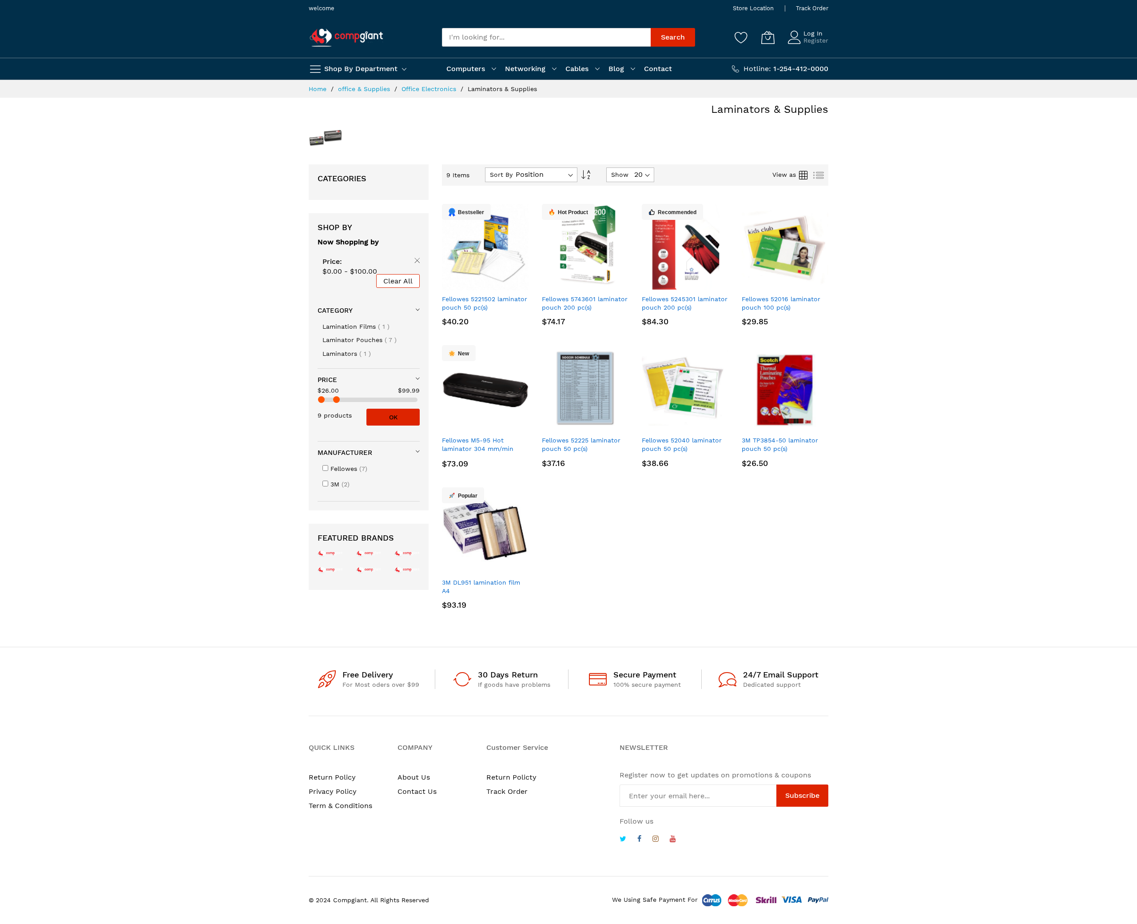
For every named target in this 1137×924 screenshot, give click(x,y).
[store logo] (346, 37)
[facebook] (639, 840)
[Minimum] (321, 399)
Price (327, 380)
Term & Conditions (340, 805)
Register (815, 40)
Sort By (501, 174)
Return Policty (511, 777)
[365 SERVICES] (369, 553)
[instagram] (655, 840)
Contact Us (417, 791)
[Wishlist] (741, 37)
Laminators (346, 353)
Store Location (753, 8)
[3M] (330, 569)
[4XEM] (369, 569)
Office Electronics (430, 88)
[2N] (330, 553)
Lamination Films (356, 326)
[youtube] (673, 840)
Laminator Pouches (359, 339)
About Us (414, 777)
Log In (813, 33)
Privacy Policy (333, 791)
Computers (465, 68)
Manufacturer (345, 453)
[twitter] (623, 840)
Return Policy (332, 777)
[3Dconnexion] (407, 553)
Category (335, 311)
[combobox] (546, 37)
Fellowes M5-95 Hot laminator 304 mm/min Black (477, 449)
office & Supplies (365, 88)
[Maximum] (336, 399)
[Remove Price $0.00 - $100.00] (415, 262)
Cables (576, 68)
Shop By (335, 227)
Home (319, 88)
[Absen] (407, 569)
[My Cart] (768, 37)
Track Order (812, 8)
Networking (525, 68)
